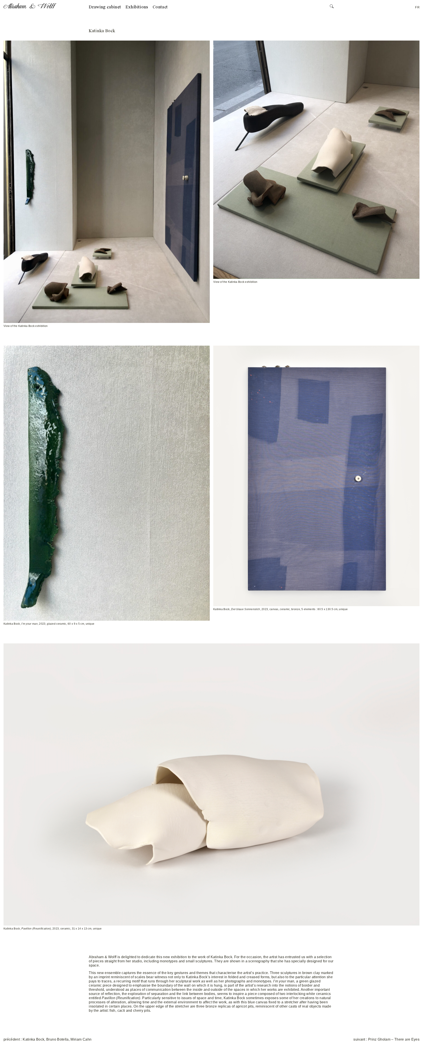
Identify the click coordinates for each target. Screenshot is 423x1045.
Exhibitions (137, 7)
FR (417, 7)
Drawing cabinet (105, 7)
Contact (160, 7)
